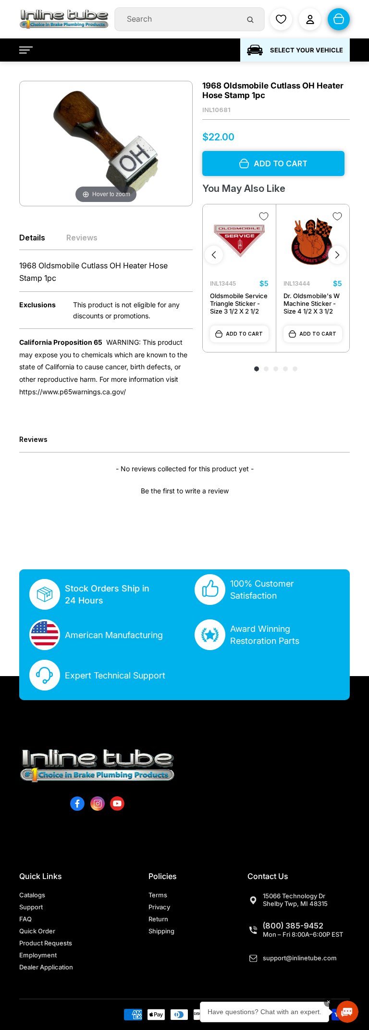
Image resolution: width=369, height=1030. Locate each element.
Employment (38, 955)
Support (31, 907)
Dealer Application (46, 967)
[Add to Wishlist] (264, 216)
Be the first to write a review (185, 491)
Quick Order (37, 931)
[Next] (337, 255)
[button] (184, 489)
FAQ (25, 919)
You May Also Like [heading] (243, 188)
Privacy (159, 907)
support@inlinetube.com (300, 958)
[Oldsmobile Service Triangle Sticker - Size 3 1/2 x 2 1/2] (239, 241)
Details (32, 237)
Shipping (161, 931)
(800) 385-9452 (293, 925)
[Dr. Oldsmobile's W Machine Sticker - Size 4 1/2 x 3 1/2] (312, 241)
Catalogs (32, 895)
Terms (157, 895)
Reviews (82, 237)
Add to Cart (244, 334)
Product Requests (45, 943)
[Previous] (214, 255)
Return (158, 919)
